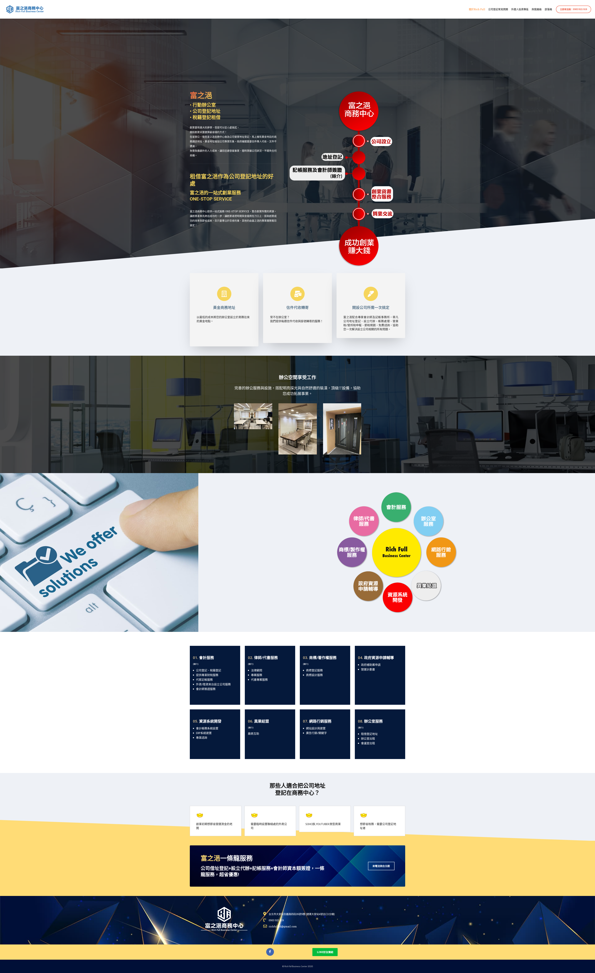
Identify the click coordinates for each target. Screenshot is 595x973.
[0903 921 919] (334, 920)
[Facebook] (270, 952)
